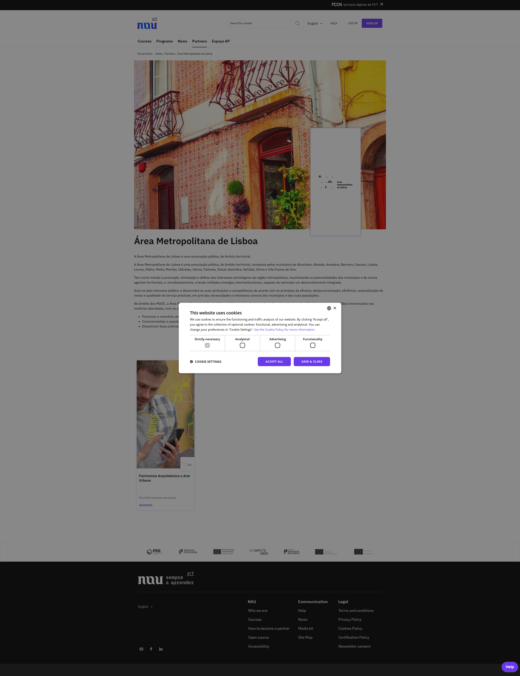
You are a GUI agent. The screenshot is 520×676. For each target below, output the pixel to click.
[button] (205, 361)
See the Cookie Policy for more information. (284, 329)
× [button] (334, 308)
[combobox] (329, 308)
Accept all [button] (274, 361)
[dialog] (260, 338)
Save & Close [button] (311, 361)
